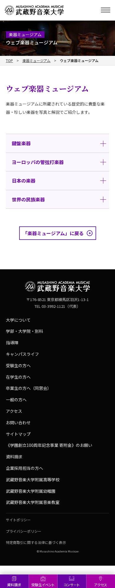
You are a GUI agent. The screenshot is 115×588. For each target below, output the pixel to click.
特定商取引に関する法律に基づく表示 (36, 542)
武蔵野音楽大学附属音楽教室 (33, 502)
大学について (18, 320)
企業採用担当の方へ (24, 468)
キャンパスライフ (22, 354)
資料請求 (14, 584)
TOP (9, 60)
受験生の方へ (18, 365)
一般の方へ (16, 399)
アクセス (14, 411)
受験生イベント (43, 584)
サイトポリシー (18, 519)
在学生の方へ (18, 377)
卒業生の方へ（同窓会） (28, 388)
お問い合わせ (18, 422)
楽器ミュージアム (36, 60)
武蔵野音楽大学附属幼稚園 (30, 491)
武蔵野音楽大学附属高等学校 (33, 479)
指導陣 (12, 342)
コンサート (72, 584)
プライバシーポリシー (23, 531)
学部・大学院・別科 (24, 331)
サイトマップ (18, 434)
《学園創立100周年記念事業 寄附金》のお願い (49, 445)
